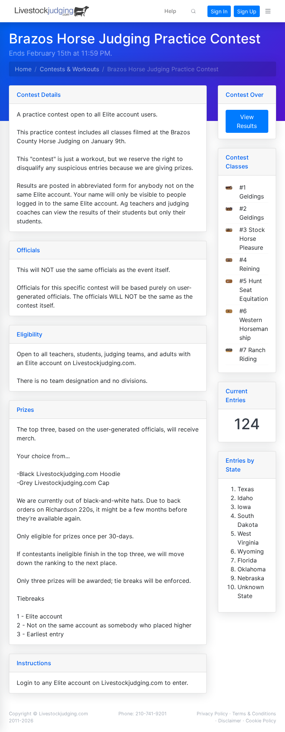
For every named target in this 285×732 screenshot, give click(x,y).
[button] (170, 11)
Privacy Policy (212, 713)
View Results (247, 121)
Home (23, 69)
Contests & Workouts (69, 69)
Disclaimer (229, 720)
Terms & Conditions (254, 713)
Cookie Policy (261, 720)
